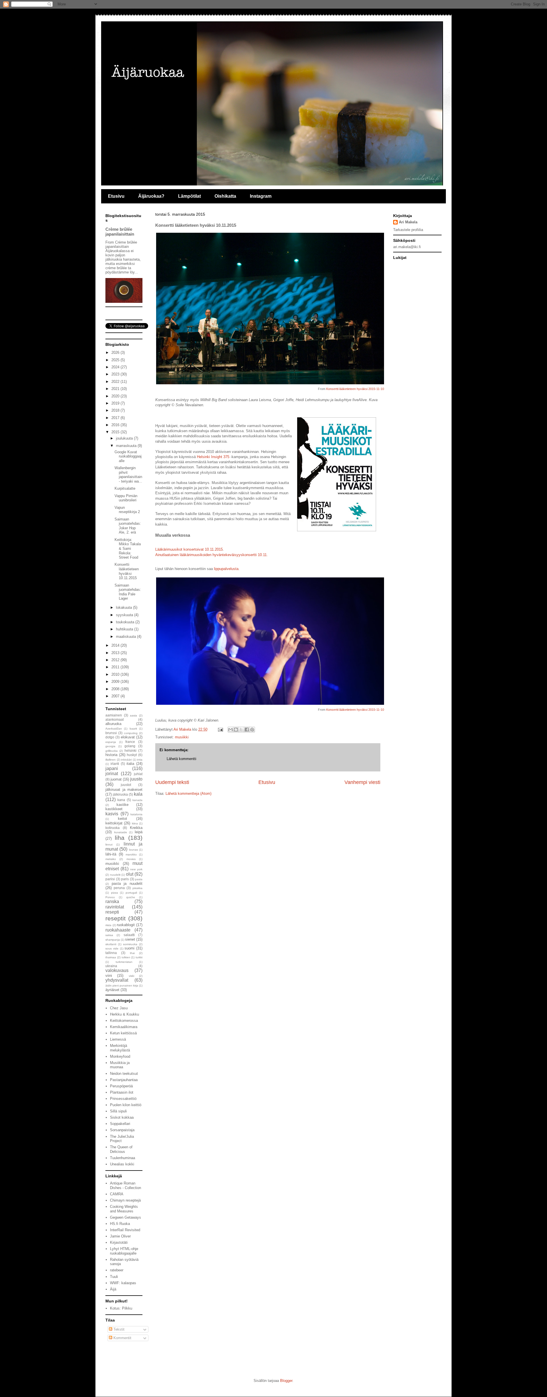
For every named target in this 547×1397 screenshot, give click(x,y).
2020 (116, 396)
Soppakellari (120, 1124)
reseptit (115, 918)
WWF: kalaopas (123, 1283)
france (130, 742)
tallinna (111, 953)
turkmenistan (124, 961)
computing (131, 733)
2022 (116, 381)
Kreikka (136, 828)
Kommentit (121, 1338)
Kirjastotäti (119, 1242)
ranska (112, 901)
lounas (133, 849)
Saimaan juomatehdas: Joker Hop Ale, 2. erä (128, 526)
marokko (131, 854)
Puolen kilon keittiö (125, 1105)
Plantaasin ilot (121, 1092)
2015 (116, 432)
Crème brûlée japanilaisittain (119, 231)
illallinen (110, 759)
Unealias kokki (122, 1164)
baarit (133, 728)
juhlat (138, 774)
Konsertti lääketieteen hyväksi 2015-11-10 (355, 389)
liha (119, 837)
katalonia (136, 814)
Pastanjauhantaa (124, 1080)
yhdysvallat (116, 980)
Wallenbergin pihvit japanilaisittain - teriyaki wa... (128, 474)
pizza (114, 892)
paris (125, 879)
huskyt (132, 755)
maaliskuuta (126, 636)
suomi (129, 948)
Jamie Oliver (120, 1236)
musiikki (182, 737)
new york (136, 869)
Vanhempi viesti (362, 782)
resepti (112, 912)
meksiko (110, 859)
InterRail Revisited (125, 1230)
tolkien (126, 957)
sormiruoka (130, 944)
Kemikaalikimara (123, 1027)
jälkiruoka (120, 794)
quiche (130, 897)
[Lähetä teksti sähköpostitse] (220, 729)
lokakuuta (124, 607)
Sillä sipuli (118, 1111)
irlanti (115, 763)
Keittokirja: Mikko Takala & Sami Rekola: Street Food (128, 548)
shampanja (112, 939)
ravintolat (114, 906)
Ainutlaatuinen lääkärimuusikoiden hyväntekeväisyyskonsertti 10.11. (211, 555)
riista (108, 925)
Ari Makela (408, 222)
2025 (116, 360)
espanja (110, 742)
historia (111, 755)
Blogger (286, 1380)
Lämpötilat (189, 196)
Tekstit (118, 1329)
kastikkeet (114, 809)
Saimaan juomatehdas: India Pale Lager (128, 592)
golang (129, 746)
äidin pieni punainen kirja (121, 985)
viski (131, 975)
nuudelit (115, 874)
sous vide (112, 948)
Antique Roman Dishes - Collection (125, 1185)
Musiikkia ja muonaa (120, 1065)
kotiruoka (112, 828)
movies (131, 859)
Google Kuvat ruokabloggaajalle (128, 456)
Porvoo (110, 897)
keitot (122, 818)
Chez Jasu (119, 1008)
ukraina (111, 966)
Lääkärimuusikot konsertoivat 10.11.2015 (189, 549)
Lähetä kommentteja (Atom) (188, 793)
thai (132, 953)
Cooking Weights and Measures (124, 1208)
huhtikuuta (125, 629)
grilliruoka (111, 750)
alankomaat (114, 719)
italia (130, 763)
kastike (122, 804)
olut (129, 874)
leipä (138, 832)
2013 (116, 653)
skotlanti (110, 944)
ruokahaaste (117, 930)
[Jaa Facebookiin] (247, 729)
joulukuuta (125, 438)
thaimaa (110, 957)
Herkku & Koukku (124, 1014)
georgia (110, 746)
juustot (126, 785)
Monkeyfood (120, 1056)
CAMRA (116, 1194)
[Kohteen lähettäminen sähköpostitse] (230, 729)
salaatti (129, 935)
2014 (116, 645)
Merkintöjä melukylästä (120, 1047)
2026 (116, 352)
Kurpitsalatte (125, 488)
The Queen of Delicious (121, 1149)
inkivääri (126, 759)
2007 (116, 696)
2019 (116, 403)
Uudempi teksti (172, 782)
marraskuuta (127, 446)
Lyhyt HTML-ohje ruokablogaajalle (124, 1251)
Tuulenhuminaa (122, 1158)
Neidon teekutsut (124, 1073)
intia (139, 759)
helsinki (130, 750)
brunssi (111, 733)
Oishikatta (225, 196)
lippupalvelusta (226, 569)
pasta (138, 879)
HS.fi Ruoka (120, 1224)
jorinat (111, 773)
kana (121, 800)
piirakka (137, 888)
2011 (116, 667)
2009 (116, 681)
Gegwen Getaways (125, 1217)
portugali (131, 892)
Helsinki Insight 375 (213, 457)
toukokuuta (125, 622)
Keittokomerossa (124, 1020)
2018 (116, 410)
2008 (116, 689)
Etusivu (116, 196)
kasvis (111, 813)
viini (108, 975)
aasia (133, 715)
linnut (109, 844)
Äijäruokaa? (151, 196)
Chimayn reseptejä (125, 1200)
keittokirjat (114, 823)
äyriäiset (112, 990)
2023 (116, 374)
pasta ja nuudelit (127, 883)
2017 (116, 418)
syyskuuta (125, 615)
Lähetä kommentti (181, 759)
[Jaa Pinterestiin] (252, 729)
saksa (109, 935)
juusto (136, 779)
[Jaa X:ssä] (241, 729)
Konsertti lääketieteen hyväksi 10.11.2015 (127, 571)
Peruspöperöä (121, 1086)
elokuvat (128, 737)
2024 (116, 367)
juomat (116, 779)
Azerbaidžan (113, 728)
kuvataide (120, 832)
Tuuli (114, 1277)
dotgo (109, 737)
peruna (119, 888)
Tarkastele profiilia (408, 230)
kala (138, 794)
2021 (116, 389)
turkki (139, 957)
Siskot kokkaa (122, 1117)
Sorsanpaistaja (122, 1130)
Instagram (261, 196)
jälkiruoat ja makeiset (123, 789)
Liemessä (118, 1039)
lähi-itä (110, 854)
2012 (116, 660)
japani (111, 768)
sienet (130, 939)
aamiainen (113, 715)
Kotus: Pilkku (121, 1308)
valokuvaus (116, 970)
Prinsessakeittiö (123, 1098)
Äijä (113, 1289)
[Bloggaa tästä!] (236, 729)
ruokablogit (126, 925)
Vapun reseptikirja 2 (127, 509)
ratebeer (116, 1270)
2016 (116, 425)
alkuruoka (113, 724)
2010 (116, 674)
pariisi (110, 879)
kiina (135, 823)
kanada (137, 800)
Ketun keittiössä (123, 1033)
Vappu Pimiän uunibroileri (126, 498)
